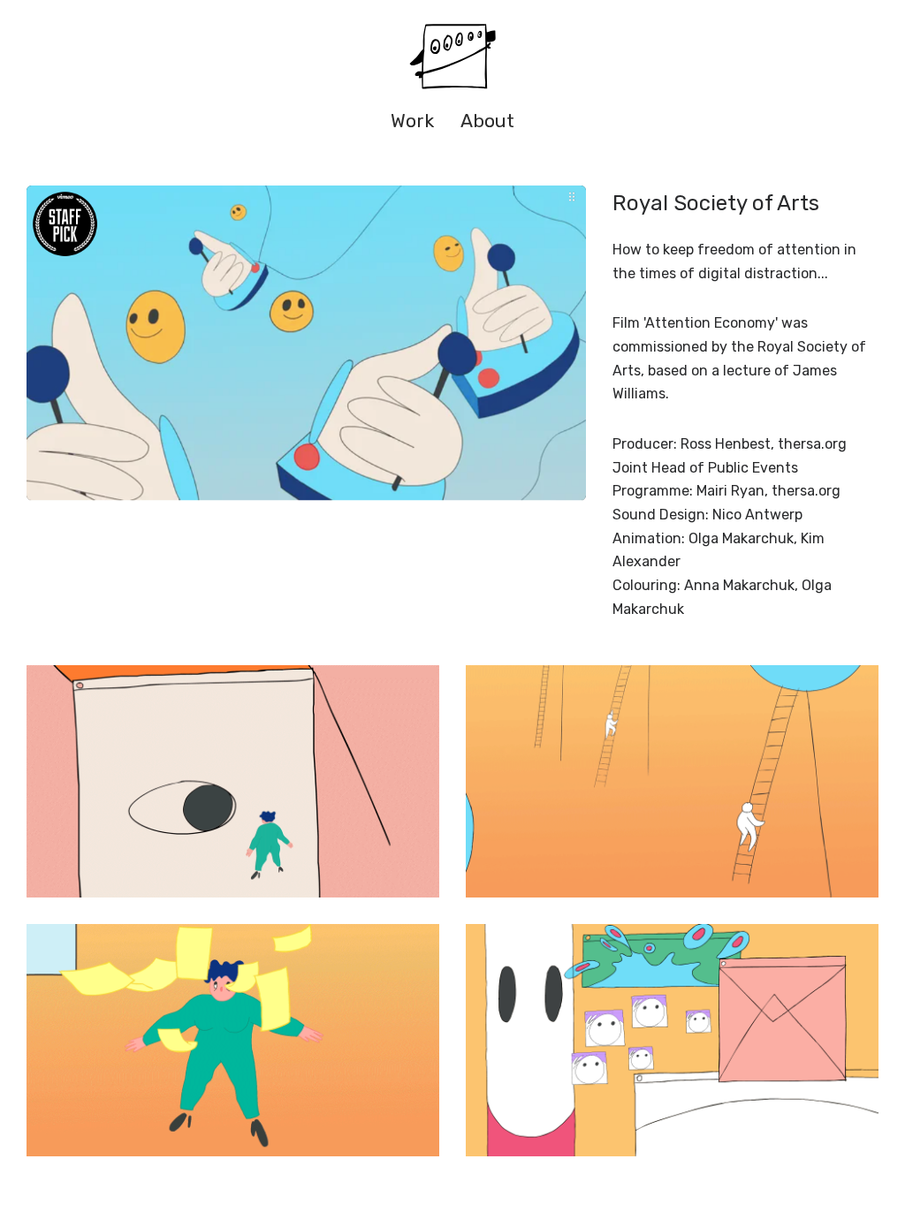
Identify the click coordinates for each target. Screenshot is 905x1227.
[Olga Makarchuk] (452, 57)
